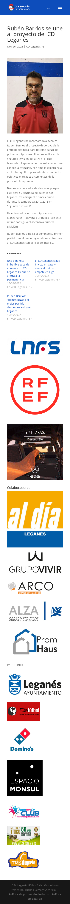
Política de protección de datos (29, 894)
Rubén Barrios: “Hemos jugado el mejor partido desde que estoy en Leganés (19, 303)
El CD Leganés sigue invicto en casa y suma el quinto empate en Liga (47, 266)
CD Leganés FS (35, 46)
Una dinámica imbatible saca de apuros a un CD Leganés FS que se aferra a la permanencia (18, 270)
